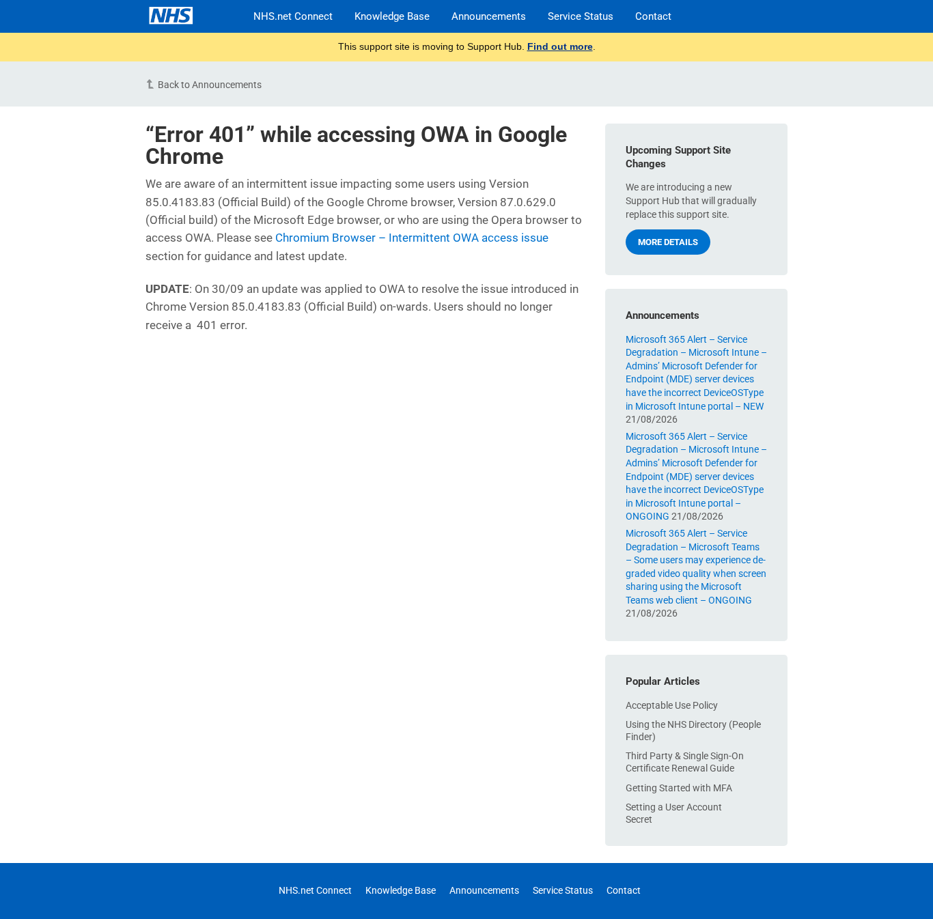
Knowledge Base (392, 16)
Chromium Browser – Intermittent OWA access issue (411, 237)
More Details (668, 242)
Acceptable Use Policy (672, 705)
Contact (653, 16)
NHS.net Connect (293, 16)
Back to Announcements (210, 84)
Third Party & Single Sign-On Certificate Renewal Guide (685, 762)
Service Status (580, 16)
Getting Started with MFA (679, 787)
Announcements (488, 16)
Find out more (560, 46)
